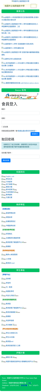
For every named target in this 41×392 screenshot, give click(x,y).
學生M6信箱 (10, 337)
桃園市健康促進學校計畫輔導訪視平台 (19, 361)
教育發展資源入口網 (13, 345)
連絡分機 (9, 187)
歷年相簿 (9, 189)
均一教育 (9, 287)
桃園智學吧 (10, 291)
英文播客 (9, 325)
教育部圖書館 (10, 312)
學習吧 (8, 283)
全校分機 (24, 385)
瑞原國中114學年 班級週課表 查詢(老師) (19, 44)
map (29, 383)
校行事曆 (9, 184)
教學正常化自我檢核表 (13, 59)
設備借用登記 (10, 221)
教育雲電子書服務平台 (14, 242)
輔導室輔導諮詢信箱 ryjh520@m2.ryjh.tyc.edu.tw (22, 83)
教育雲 (8, 303)
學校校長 (9, 179)
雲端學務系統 (10, 213)
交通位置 (9, 197)
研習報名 (9, 234)
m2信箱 (8, 259)
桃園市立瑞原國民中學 (15, 6)
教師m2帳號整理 (11, 254)
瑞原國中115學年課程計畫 (14, 48)
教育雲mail (9, 341)
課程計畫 (9, 357)
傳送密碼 (6, 160)
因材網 (8, 278)
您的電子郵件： (7, 153)
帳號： (3, 109)
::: (1, 8)
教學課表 (9, 194)
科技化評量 (10, 295)
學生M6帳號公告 (12, 333)
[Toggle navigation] (33, 6)
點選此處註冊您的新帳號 (26, 131)
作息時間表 (10, 192)
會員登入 (35, 134)
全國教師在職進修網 (13, 238)
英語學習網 (10, 320)
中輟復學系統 (10, 225)
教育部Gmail (10, 263)
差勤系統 (9, 217)
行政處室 (9, 181)
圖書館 (8, 246)
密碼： (3, 118)
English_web (10, 176)
